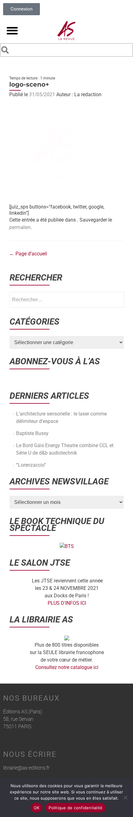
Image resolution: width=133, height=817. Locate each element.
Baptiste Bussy (32, 433)
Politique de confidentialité (75, 807)
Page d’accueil (28, 254)
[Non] (125, 797)
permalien (20, 227)
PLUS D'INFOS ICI (67, 603)
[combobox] (66, 50)
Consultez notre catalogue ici (66, 667)
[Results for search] (66, 58)
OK (37, 807)
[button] (12, 30)
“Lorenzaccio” (31, 465)
